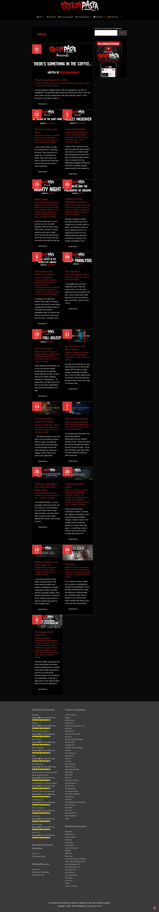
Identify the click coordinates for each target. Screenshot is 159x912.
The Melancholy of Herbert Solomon (44, 783)
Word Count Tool (38, 875)
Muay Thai (68, 856)
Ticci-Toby (35, 816)
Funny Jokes (69, 842)
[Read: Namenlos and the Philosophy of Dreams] (77, 187)
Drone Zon (68, 840)
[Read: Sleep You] (77, 552)
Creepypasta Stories (38, 856)
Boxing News (69, 834)
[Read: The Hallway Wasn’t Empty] (77, 473)
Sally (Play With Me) (72, 769)
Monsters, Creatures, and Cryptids (77, 572)
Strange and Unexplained (74, 500)
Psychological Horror (49, 212)
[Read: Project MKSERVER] (77, 117)
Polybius (68, 758)
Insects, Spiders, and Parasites (71, 83)
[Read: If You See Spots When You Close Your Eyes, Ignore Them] (47, 473)
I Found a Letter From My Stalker (43, 791)
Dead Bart (68, 728)
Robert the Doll (70, 764)
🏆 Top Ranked (51, 17)
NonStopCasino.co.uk (72, 867)
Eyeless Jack (69, 731)
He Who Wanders (38, 748)
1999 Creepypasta (71, 715)
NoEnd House (69, 756)
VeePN (67, 883)
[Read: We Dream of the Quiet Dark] (47, 117)
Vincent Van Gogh (71, 886)
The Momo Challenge (72, 794)
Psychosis (35, 715)
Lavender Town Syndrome (74, 747)
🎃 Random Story (113, 17)
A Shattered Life (37, 800)
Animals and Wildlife (42, 83)
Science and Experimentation (75, 135)
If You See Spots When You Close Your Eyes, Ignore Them (46, 487)
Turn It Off (35, 832)
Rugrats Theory (70, 767)
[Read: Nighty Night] (47, 187)
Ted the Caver (69, 786)
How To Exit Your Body (76, 418)
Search (122, 33)
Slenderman (69, 772)
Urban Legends (47, 292)
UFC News (68, 881)
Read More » (43, 104)
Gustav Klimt (69, 845)
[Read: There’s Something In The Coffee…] (62, 60)
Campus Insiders (70, 837)
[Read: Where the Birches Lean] (47, 551)
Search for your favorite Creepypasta (108, 28)
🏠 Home (39, 17)
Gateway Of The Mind (72, 734)
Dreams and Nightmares (44, 278)
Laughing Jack (70, 745)
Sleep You (70, 564)
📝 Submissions (98, 17)
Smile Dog (68, 775)
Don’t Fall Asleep (43, 348)
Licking (67, 750)
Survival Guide (37, 824)
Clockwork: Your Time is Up (74, 726)
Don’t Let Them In (38, 808)
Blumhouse (69, 831)
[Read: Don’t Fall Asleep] (47, 337)
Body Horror (54, 83)
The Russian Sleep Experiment (75, 802)
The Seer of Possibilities (40, 731)
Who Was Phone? (71, 816)
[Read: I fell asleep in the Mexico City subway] (47, 260)
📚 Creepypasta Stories (82, 17)
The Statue (68, 807)
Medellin (68, 851)
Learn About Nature (71, 848)
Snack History (69, 872)
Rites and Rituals (71, 427)
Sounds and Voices (42, 214)
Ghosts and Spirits (51, 205)
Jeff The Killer (70, 742)
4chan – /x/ (36, 853)
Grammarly (36, 869)
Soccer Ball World (71, 875)
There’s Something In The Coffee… (52, 80)
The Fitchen (69, 878)
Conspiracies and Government (76, 132)
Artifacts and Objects (72, 205)
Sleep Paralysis (72, 271)
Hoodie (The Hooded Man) (74, 739)
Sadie (34, 756)
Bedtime (35, 723)
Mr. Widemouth (37, 764)
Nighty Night (41, 199)
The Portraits (69, 797)
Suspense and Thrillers (73, 502)
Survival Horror (45, 140)
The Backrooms (70, 788)
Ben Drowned (36, 739)
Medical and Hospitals (79, 355)
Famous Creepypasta (42, 643)
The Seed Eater (70, 805)
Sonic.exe (68, 777)
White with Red (70, 813)
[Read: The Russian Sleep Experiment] (47, 621)
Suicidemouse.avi (71, 783)
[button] (121, 17)
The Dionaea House (71, 791)
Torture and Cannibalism (49, 652)
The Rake (68, 799)
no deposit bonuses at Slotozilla (75, 859)
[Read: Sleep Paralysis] (77, 260)
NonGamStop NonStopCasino (75, 861)
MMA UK (68, 853)
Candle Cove (69, 723)
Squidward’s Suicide (72, 780)
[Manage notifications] (154, 907)
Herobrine (68, 737)
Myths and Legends (72, 210)
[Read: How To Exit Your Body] (77, 408)
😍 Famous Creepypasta (65, 17)
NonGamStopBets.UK (72, 864)
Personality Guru (70, 870)
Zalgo (67, 818)
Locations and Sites (81, 207)
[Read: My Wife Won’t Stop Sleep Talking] (77, 336)
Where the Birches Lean (46, 562)
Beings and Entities (42, 202)
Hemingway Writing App (40, 872)
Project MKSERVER (75, 129)
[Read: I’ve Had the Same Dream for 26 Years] (47, 408)
